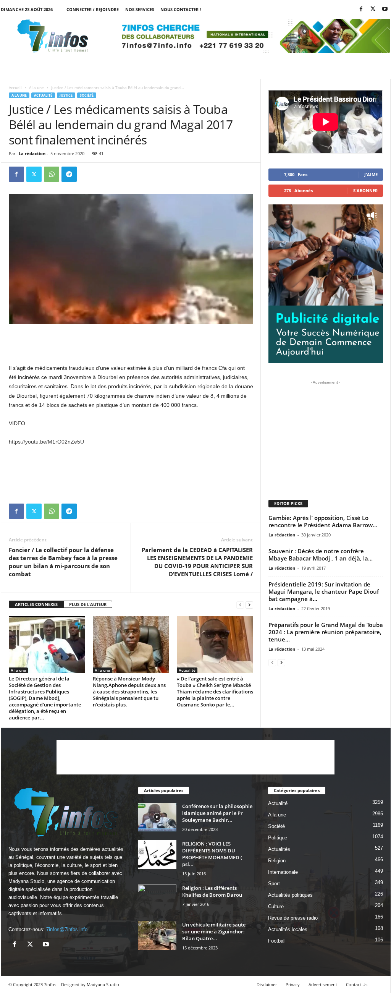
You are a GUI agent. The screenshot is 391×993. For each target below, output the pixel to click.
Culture (276, 906)
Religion (277, 860)
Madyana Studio (26, 881)
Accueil (15, 87)
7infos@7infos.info (66, 929)
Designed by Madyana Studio (90, 984)
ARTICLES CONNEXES (36, 604)
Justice (66, 95)
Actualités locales (287, 929)
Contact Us (356, 984)
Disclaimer (267, 984)
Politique (277, 838)
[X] (373, 9)
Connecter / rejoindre (92, 9)
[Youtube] (384, 9)
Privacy (293, 984)
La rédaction (32, 153)
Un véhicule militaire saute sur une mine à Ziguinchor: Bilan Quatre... (214, 931)
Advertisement (323, 984)
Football (277, 941)
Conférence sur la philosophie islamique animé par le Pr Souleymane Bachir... (217, 813)
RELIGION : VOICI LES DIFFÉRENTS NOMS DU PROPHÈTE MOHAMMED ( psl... (212, 854)
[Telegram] (69, 174)
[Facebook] (361, 9)
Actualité (43, 95)
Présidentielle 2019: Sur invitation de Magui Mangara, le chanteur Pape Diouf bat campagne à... (323, 591)
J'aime (371, 174)
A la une (36, 87)
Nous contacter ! (180, 9)
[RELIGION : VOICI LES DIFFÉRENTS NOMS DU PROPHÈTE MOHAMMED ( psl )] (157, 854)
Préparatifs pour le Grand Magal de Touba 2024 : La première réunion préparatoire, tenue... (325, 632)
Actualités (279, 849)
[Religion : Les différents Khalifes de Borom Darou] (157, 898)
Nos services (139, 9)
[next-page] (249, 605)
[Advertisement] (131, 343)
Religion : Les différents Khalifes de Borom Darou (212, 891)
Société (87, 95)
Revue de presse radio (293, 918)
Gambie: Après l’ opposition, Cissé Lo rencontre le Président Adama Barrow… (322, 521)
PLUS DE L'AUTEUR (88, 604)
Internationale (283, 872)
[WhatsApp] (51, 174)
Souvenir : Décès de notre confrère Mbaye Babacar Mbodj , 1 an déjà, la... (320, 554)
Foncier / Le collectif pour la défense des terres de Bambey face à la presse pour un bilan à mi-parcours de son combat (63, 562)
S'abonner (365, 190)
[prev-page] (240, 605)
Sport (274, 883)
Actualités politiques (290, 895)
